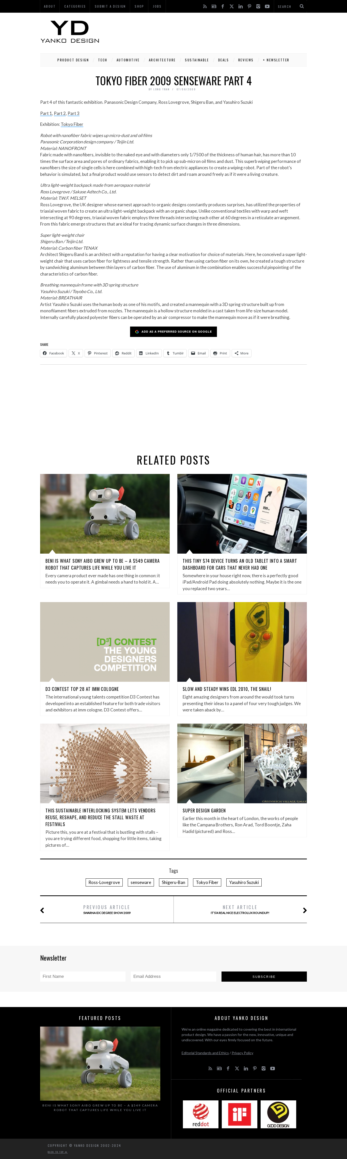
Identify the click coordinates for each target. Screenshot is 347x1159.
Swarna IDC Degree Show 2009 (107, 909)
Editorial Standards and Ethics (205, 1053)
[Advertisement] (214, 31)
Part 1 (46, 113)
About (50, 6)
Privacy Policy (242, 1053)
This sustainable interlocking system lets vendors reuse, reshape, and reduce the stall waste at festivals (100, 817)
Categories (75, 6)
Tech (102, 59)
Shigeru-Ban (173, 882)
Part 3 (74, 113)
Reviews (246, 59)
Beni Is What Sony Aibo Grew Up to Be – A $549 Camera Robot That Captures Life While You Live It (102, 564)
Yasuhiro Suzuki (244, 882)
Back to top (56, 1151)
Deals (223, 59)
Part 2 (60, 113)
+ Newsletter (276, 59)
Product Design (73, 59)
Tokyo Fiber (72, 124)
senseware (141, 882)
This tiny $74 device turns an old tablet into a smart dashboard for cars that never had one (240, 564)
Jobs (157, 6)
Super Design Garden (204, 810)
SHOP (139, 6)
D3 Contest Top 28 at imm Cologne (82, 689)
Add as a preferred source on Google (176, 331)
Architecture (162, 59)
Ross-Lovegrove (104, 882)
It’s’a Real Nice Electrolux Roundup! (240, 909)
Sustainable (197, 59)
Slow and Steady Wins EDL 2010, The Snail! (227, 689)
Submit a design (110, 6)
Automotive (128, 59)
